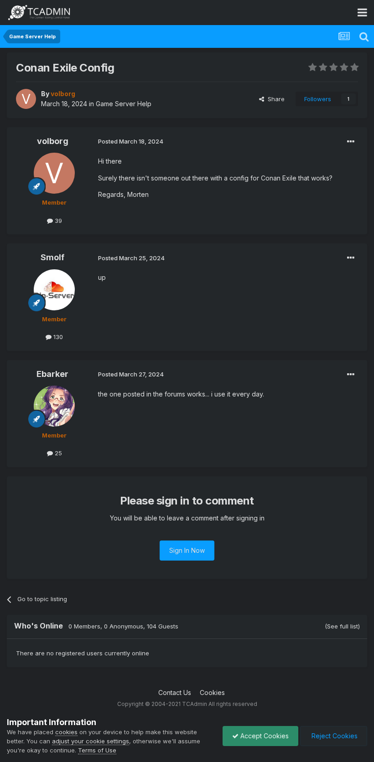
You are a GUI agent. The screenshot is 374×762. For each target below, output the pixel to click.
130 (57, 336)
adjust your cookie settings (90, 741)
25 (57, 453)
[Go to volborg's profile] (26, 99)
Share (274, 99)
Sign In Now (187, 550)
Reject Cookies (334, 736)
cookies (66, 732)
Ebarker (52, 374)
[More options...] (351, 141)
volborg (52, 141)
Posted (130, 141)
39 (57, 220)
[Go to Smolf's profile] (54, 289)
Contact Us (174, 692)
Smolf (52, 257)
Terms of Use (97, 750)
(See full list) (342, 626)
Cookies (212, 692)
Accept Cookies (264, 736)
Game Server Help (123, 104)
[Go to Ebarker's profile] (54, 406)
